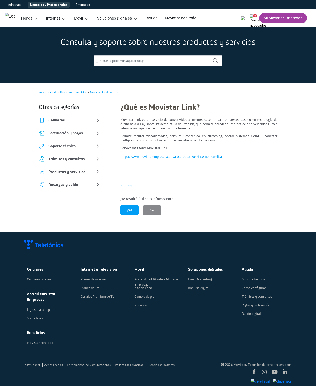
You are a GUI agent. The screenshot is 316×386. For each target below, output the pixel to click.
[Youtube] (275, 373)
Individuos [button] (14, 4)
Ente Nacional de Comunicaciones (89, 365)
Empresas (83, 4)
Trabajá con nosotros (161, 365)
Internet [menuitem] (53, 18)
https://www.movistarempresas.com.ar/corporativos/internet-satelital (171, 156)
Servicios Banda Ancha (104, 92)
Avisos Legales (54, 365)
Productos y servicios (73, 92)
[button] (253, 17)
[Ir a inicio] (10, 18)
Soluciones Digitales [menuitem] (115, 18)
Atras (128, 186)
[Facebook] (254, 373)
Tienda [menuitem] (26, 18)
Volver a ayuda (48, 92)
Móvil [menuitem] (79, 18)
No (152, 210)
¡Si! (129, 210)
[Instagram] (264, 373)
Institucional (32, 365)
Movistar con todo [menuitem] (180, 18)
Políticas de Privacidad (129, 365)
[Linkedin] (285, 373)
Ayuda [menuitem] (152, 18)
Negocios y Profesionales (48, 4)
